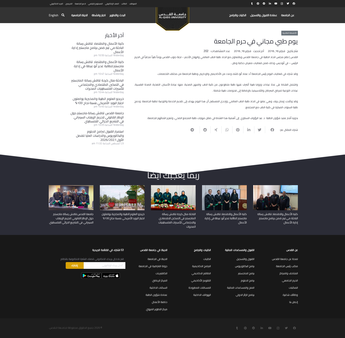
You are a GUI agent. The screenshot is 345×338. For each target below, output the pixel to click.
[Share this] (270, 129)
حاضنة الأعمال (159, 302)
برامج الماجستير (246, 273)
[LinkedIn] (270, 3)
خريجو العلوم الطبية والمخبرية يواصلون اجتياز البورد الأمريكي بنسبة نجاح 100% (98, 101)
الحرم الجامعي (290, 280)
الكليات (207, 258)
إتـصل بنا (293, 302)
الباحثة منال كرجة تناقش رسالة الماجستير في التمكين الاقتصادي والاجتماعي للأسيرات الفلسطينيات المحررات (97, 84)
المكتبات (293, 287)
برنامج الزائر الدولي (245, 294)
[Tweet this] (259, 129)
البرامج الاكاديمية (201, 266)
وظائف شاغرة (290, 294)
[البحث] (63, 15)
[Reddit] (264, 3)
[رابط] (172, 17)
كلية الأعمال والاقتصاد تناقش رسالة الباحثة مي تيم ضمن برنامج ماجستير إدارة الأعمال (98, 47)
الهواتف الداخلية (202, 294)
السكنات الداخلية (158, 287)
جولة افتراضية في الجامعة (153, 266)
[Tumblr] (252, 3)
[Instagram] (282, 3)
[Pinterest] (258, 3)
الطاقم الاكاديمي (201, 273)
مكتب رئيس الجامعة (287, 266)
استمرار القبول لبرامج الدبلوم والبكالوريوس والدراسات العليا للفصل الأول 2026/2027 (100, 135)
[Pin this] (237, 129)
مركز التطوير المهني (156, 309)
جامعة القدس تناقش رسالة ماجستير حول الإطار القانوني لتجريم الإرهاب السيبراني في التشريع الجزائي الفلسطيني (97, 117)
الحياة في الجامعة (157, 258)
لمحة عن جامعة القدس (285, 258)
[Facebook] (293, 3)
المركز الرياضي (159, 280)
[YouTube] (276, 3)
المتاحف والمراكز (289, 273)
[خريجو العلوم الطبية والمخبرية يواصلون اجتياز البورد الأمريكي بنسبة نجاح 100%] (122, 186)
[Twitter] (288, 3)
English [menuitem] (53, 15)
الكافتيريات (161, 273)
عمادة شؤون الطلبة (156, 294)
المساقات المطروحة (199, 287)
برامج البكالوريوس (244, 266)
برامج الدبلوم (247, 280)
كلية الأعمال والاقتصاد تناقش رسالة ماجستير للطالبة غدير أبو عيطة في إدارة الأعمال (99, 66)
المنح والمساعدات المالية (240, 287)
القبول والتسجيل (245, 258)
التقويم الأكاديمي (201, 280)
